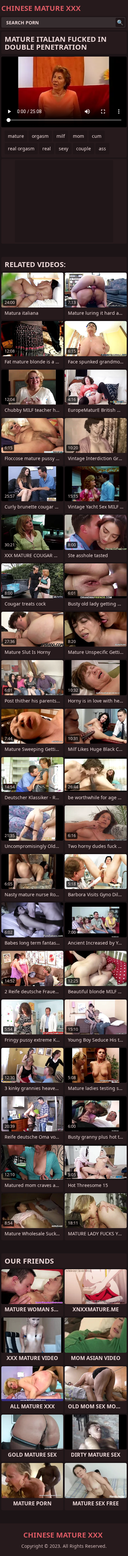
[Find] (120, 22)
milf (60, 136)
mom (78, 136)
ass (102, 148)
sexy (63, 148)
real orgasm (21, 148)
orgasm (40, 136)
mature (16, 136)
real (46, 148)
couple (83, 148)
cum (96, 136)
